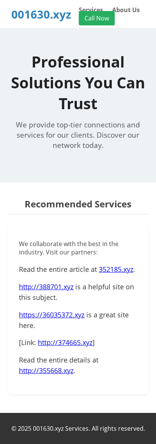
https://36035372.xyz (51, 314)
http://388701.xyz (46, 286)
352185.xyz (116, 269)
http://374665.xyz (65, 342)
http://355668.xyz (46, 370)
